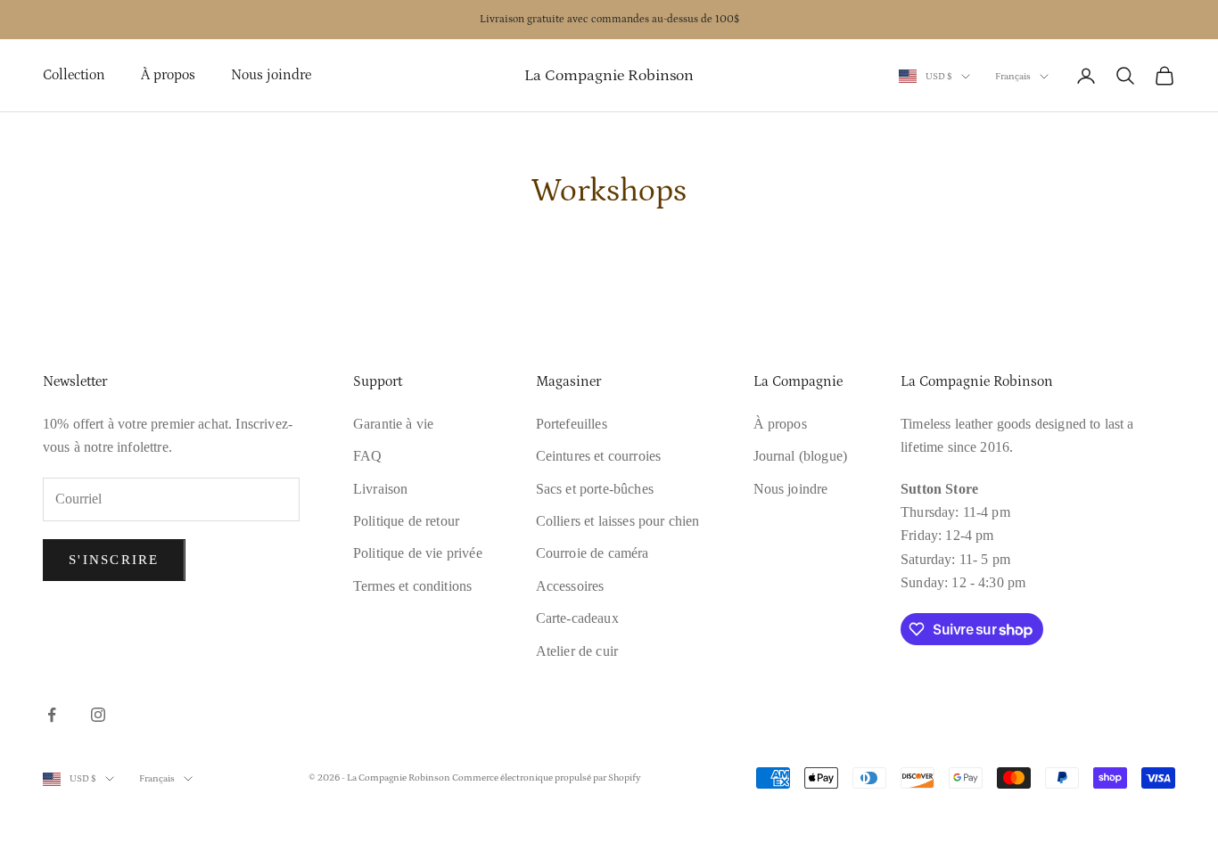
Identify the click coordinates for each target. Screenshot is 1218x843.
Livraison (380, 488)
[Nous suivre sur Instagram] (98, 715)
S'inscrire (114, 559)
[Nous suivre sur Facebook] (52, 715)
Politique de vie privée (417, 553)
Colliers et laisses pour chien (618, 520)
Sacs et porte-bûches (595, 488)
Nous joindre (271, 75)
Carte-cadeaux (577, 618)
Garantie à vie (393, 423)
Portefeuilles (571, 423)
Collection (74, 75)
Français (1013, 76)
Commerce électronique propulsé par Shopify (546, 778)
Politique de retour (406, 520)
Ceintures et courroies (599, 455)
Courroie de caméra (592, 553)
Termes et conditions (412, 585)
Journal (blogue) (800, 455)
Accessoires (570, 585)
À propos (168, 75)
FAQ (367, 455)
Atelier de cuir (577, 651)
